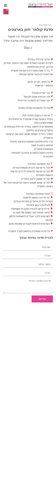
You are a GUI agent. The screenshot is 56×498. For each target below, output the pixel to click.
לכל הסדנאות (45, 25)
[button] (6, 48)
